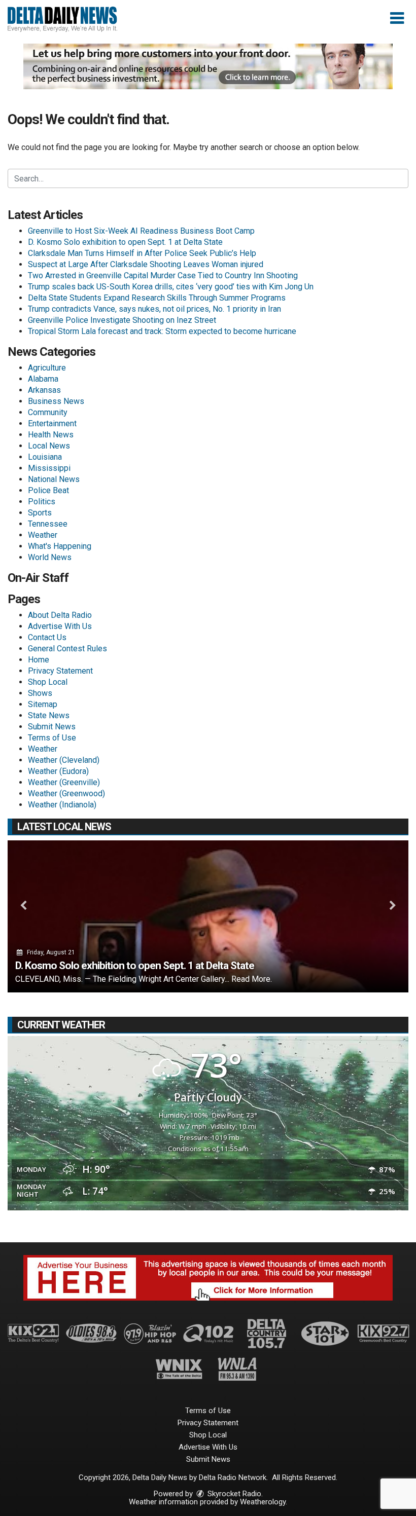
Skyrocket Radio (233, 1493)
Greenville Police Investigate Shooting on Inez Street (122, 320)
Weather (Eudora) (58, 771)
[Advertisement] (208, 66)
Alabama (43, 379)
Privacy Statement (60, 671)
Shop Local (47, 682)
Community (47, 412)
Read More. (251, 979)
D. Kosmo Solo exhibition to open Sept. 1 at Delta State (125, 242)
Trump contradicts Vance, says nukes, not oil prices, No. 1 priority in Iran (154, 309)
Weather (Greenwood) (66, 793)
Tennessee (47, 524)
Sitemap (42, 704)
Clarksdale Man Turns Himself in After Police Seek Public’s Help (142, 253)
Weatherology (263, 1501)
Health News (51, 434)
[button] (397, 18)
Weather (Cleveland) (63, 760)
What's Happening (59, 546)
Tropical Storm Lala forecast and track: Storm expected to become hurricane (162, 331)
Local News (49, 446)
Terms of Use (52, 738)
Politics (41, 501)
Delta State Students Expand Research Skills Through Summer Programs (157, 298)
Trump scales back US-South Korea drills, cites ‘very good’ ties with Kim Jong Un (171, 286)
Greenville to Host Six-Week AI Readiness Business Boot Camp (141, 231)
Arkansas (44, 390)
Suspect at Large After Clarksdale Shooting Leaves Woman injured (145, 264)
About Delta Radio (60, 615)
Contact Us (47, 637)
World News (50, 557)
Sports (40, 512)
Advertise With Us (60, 626)
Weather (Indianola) (62, 804)
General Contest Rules (67, 648)
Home (38, 659)
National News (54, 479)
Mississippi (49, 468)
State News (49, 715)
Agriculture (47, 368)
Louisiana (45, 457)
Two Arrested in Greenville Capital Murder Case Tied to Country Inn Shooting (163, 275)
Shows (40, 693)
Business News (56, 401)
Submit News (52, 726)
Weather (42, 535)
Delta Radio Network (232, 1477)
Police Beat (48, 490)
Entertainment (52, 423)
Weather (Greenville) (64, 782)
